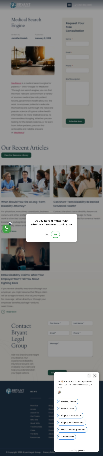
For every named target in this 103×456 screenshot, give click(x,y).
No (47, 234)
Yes (55, 234)
